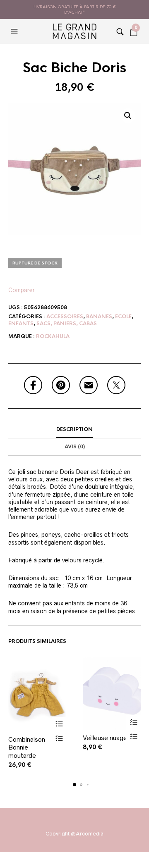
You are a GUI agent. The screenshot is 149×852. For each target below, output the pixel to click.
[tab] (74, 429)
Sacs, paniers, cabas (66, 323)
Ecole (123, 316)
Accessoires (64, 316)
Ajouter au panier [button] (59, 724)
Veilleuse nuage (105, 737)
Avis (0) (75, 446)
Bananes (99, 316)
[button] (15, 31)
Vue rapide (59, 738)
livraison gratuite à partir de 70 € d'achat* (75, 9)
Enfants (21, 323)
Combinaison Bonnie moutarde (26, 747)
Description (74, 429)
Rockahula (53, 336)
